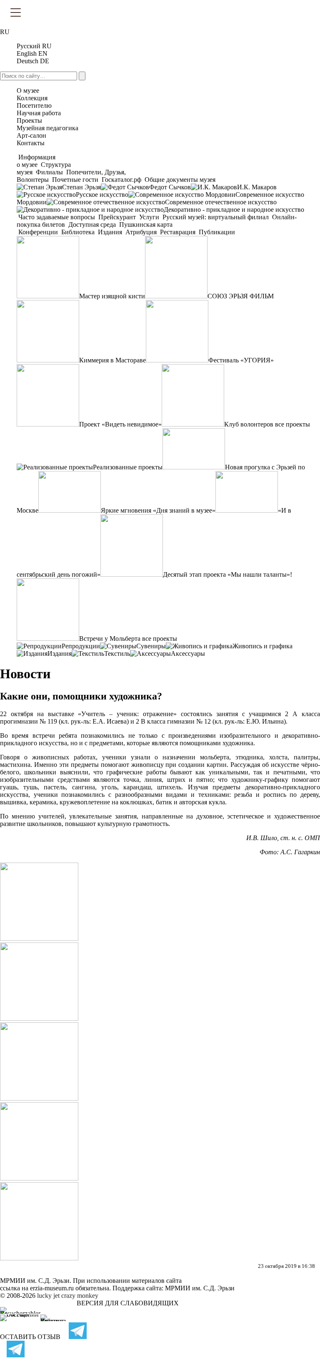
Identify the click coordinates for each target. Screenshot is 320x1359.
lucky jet (48, 1295)
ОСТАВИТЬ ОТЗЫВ (30, 1336)
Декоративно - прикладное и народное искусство (234, 209)
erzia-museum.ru (52, 1288)
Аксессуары (188, 653)
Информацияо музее (36, 161)
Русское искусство (102, 194)
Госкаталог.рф (121, 179)
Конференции (38, 232)
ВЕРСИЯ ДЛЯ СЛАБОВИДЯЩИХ (128, 1303)
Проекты (29, 120)
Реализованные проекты (127, 467)
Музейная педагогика (47, 127)
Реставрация (177, 232)
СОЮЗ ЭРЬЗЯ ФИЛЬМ (241, 296)
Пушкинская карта (145, 224)
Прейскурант (117, 217)
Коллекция (32, 98)
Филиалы (49, 172)
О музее (28, 90)
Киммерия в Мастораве (112, 360)
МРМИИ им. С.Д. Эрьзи (200, 1288)
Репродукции (81, 646)
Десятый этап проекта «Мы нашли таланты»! (227, 574)
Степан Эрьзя (81, 187)
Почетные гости (75, 179)
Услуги (149, 217)
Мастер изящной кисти (112, 296)
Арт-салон (31, 135)
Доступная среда (92, 224)
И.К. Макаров (257, 187)
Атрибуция (141, 232)
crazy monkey (79, 1295)
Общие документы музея (179, 179)
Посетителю (34, 105)
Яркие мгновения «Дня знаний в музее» (158, 510)
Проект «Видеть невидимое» (120, 424)
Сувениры (151, 646)
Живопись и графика (262, 646)
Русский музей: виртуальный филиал (215, 217)
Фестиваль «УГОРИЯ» (241, 360)
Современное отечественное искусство (221, 202)
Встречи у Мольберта (109, 638)
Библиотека (78, 232)
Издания (110, 232)
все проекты (292, 424)
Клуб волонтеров (248, 424)
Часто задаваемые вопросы (57, 217)
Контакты (31, 142)
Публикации (216, 232)
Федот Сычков (170, 187)
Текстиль (117, 653)
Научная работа (39, 113)
